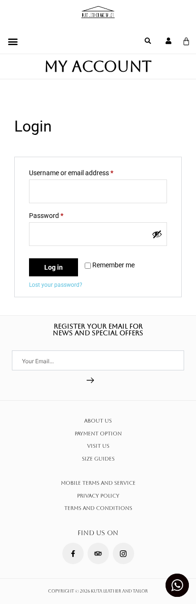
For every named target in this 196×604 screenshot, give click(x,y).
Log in (53, 267)
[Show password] (157, 234)
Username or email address (84, 171)
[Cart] (186, 42)
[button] (12, 41)
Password (59, 214)
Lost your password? (55, 285)
